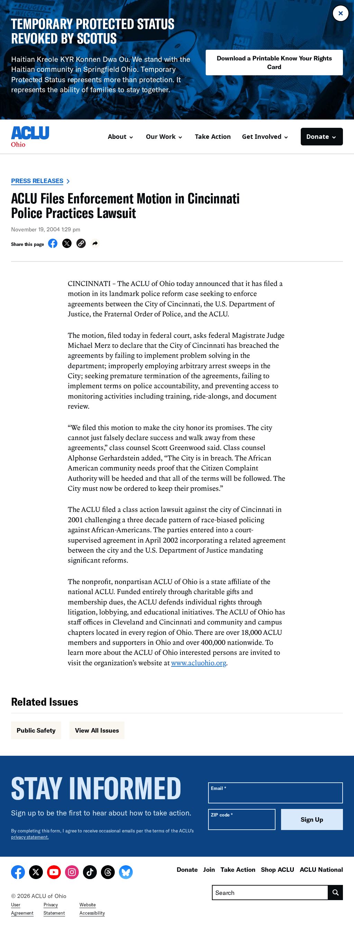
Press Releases (37, 180)
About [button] (117, 136)
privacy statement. (30, 837)
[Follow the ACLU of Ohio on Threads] (108, 873)
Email (218, 788)
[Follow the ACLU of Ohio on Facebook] (18, 873)
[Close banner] (340, 13)
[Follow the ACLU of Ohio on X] (36, 873)
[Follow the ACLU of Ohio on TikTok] (90, 873)
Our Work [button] (161, 136)
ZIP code (222, 815)
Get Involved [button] (261, 136)
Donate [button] (317, 136)
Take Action (213, 136)
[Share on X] (67, 246)
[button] (81, 244)
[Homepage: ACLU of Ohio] (35, 136)
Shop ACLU (277, 869)
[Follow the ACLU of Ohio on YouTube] (54, 873)
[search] (335, 892)
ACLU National (321, 869)
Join (209, 869)
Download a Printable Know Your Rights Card (274, 62)
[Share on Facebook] (52, 246)
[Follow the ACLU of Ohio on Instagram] (72, 873)
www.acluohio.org (198, 662)
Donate (187, 869)
